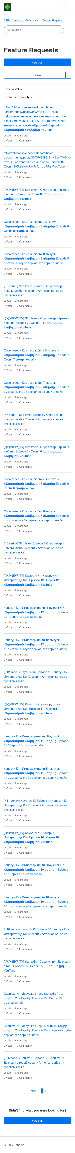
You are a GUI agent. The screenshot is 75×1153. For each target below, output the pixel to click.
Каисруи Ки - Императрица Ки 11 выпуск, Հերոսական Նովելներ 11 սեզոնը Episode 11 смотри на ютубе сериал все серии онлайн (36, 772)
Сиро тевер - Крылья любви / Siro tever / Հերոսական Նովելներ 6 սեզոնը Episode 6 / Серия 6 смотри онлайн (37, 483)
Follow (38, 75)
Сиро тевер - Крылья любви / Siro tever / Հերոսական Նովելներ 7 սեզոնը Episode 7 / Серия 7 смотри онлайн (37, 354)
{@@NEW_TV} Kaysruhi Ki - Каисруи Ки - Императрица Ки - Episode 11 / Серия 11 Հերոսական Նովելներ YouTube (32, 708)
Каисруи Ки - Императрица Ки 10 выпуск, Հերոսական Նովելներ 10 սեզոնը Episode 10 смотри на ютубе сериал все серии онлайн (36, 901)
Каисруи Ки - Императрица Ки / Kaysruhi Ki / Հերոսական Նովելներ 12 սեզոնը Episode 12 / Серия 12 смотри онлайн (36, 612)
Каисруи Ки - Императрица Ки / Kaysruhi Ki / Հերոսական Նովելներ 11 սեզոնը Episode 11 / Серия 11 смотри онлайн (36, 740)
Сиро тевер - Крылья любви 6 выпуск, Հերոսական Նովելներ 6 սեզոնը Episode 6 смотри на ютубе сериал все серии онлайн (36, 515)
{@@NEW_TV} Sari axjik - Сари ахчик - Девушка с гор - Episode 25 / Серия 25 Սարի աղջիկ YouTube (37, 965)
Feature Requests (53, 20)
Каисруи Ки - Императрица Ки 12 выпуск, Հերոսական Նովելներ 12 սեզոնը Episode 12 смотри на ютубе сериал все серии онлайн (36, 644)
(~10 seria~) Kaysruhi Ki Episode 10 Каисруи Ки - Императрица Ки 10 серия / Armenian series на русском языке (36, 933)
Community (32, 20)
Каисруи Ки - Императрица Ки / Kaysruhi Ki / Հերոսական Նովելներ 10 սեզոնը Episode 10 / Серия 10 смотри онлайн (36, 869)
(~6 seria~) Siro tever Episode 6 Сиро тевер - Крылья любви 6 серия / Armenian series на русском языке (34, 547)
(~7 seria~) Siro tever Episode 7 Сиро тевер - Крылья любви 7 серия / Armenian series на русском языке (34, 419)
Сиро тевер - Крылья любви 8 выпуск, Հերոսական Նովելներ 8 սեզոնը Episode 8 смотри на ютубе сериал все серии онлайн (36, 258)
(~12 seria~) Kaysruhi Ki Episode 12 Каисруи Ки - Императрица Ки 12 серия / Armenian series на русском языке (36, 676)
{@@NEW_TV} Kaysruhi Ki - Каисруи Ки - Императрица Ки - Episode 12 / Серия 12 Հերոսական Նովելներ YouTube (32, 580)
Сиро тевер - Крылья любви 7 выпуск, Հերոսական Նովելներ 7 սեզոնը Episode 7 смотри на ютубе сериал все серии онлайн (36, 387)
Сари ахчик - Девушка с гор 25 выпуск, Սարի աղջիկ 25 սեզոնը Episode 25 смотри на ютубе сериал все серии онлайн (37, 1030)
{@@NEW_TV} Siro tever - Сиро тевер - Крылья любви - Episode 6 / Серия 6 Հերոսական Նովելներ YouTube (36, 451)
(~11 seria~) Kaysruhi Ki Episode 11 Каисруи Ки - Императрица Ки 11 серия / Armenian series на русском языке (36, 805)
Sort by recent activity (17, 97)
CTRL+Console (12, 20)
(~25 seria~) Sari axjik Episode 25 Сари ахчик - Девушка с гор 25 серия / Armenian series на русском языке (35, 1062)
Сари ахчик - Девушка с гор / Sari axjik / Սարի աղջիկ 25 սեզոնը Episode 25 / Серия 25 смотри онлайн (36, 998)
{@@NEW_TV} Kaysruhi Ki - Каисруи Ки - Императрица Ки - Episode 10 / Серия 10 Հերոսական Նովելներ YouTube (32, 837)
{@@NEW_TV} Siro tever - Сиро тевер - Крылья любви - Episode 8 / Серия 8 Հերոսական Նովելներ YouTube (36, 194)
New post (37, 62)
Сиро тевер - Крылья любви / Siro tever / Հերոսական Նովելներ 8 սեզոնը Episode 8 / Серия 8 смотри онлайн (37, 226)
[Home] (7, 7)
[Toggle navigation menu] (64, 7)
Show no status (13, 89)
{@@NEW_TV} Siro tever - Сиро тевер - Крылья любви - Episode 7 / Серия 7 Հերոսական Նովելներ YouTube (36, 322)
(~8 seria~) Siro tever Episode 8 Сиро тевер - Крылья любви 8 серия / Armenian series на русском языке (34, 290)
